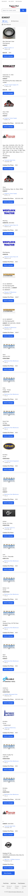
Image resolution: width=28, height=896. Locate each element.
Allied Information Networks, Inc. (15, 891)
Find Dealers (21, 883)
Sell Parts (13, 883)
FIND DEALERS (19, 1)
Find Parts (5, 883)
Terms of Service (9, 887)
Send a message (8, 56)
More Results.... (8, 873)
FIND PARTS (4, 1)
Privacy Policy (17, 887)
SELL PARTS (11, 1)
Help (3, 886)
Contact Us (24, 887)
